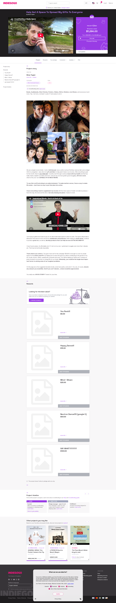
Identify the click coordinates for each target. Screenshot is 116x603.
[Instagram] (16, 579)
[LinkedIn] (18, 579)
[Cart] (97, 3)
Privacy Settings (31, 598)
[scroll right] (88, 494)
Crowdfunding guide (74, 497)
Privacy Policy (12, 598)
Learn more (30, 508)
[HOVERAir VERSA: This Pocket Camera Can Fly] (36, 535)
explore (65, 523)
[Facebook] (9, 579)
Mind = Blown (8, 77)
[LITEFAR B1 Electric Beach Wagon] (58, 535)
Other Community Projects (33, 82)
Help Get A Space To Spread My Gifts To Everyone (54, 12)
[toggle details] (45, 560)
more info (29, 77)
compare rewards (35, 300)
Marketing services (102, 575)
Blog (82, 577)
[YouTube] (14, 579)
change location (65, 7)
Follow (92, 38)
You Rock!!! (7, 72)
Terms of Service (21, 598)
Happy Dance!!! (9, 75)
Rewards (5, 70)
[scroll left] (85, 494)
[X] (11, 579)
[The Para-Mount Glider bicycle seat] (79, 535)
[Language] (93, 3)
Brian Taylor (31, 14)
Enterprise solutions (103, 579)
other (50, 82)
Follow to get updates (33, 511)
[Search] (49, 3)
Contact (83, 573)
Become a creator (102, 577)
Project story (6, 66)
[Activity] (101, 3)
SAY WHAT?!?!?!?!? (9, 82)
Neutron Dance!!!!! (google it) (12, 79)
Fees (99, 573)
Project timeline (7, 87)
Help (65, 497)
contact (34, 77)
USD (86, 3)
